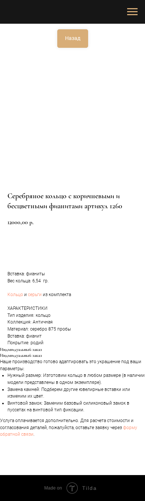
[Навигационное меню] (132, 12)
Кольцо (15, 294)
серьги (35, 294)
